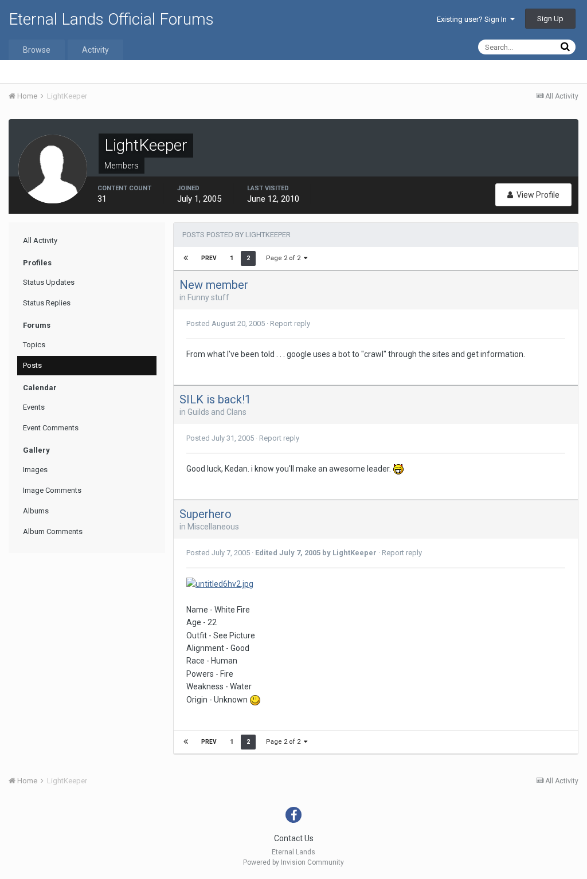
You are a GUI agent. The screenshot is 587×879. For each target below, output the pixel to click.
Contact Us (294, 838)
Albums (36, 511)
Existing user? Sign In (473, 19)
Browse (36, 49)
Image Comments (52, 490)
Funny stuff (208, 297)
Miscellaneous (213, 526)
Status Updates (49, 282)
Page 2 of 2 (285, 258)
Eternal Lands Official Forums (111, 19)
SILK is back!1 (215, 399)
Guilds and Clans (216, 412)
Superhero (205, 514)
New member (213, 285)
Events (34, 407)
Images (35, 469)
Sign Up (550, 18)
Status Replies (47, 303)
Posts (32, 365)
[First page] (186, 258)
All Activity (40, 240)
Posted (225, 323)
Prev (209, 258)
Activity (95, 49)
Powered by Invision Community (293, 862)
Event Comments (51, 427)
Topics (34, 344)
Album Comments (53, 531)
